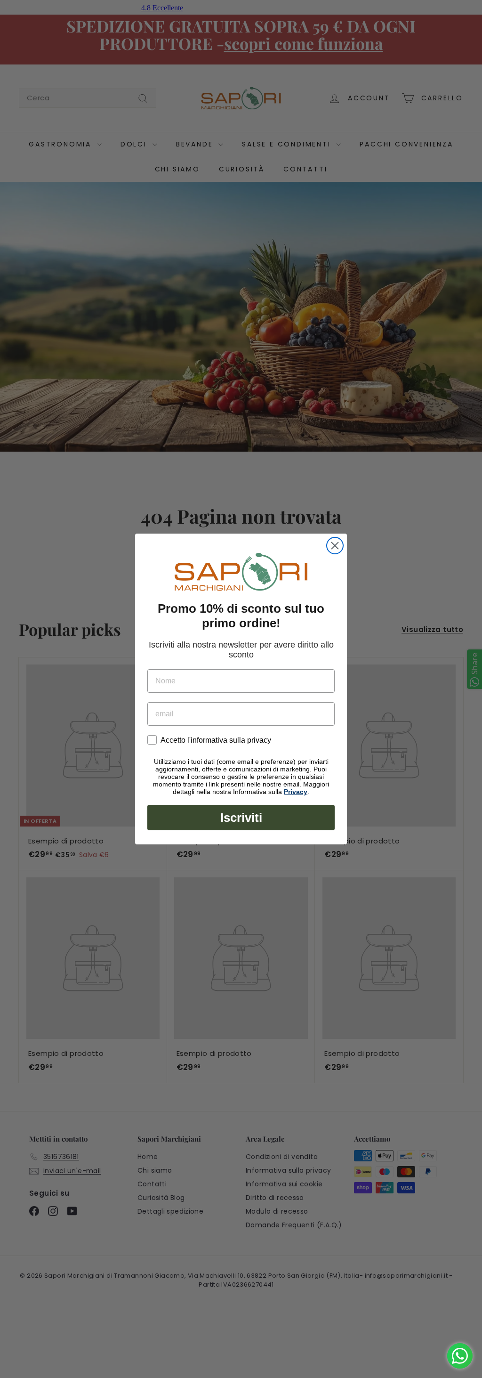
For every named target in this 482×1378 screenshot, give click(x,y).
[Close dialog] (335, 545)
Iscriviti (241, 818)
